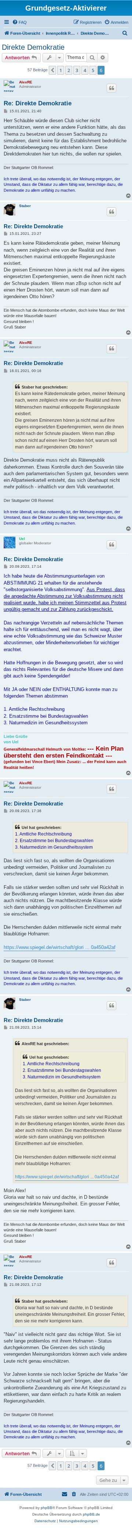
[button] (52, 70)
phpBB (46, 1508)
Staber (25, 206)
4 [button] (85, 70)
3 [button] (77, 70)
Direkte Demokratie (33, 47)
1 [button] (60, 70)
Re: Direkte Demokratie (38, 103)
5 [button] (93, 70)
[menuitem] (19, 22)
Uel (22, 539)
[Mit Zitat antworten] (111, 88)
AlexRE (25, 82)
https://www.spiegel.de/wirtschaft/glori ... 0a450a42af (59, 947)
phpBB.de (91, 1514)
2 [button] (68, 70)
